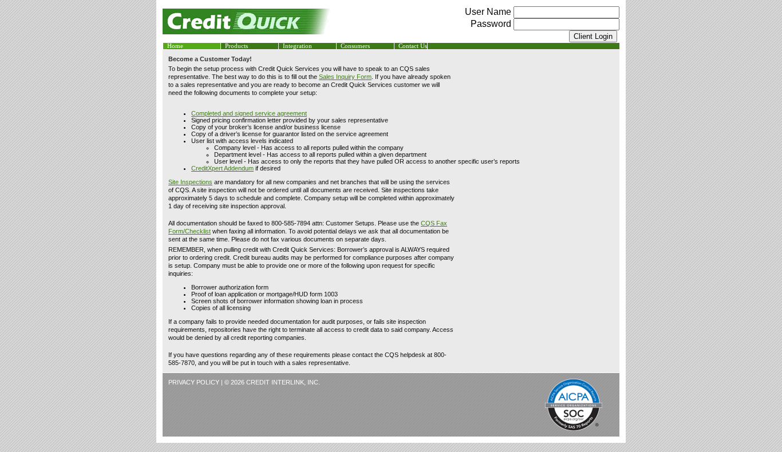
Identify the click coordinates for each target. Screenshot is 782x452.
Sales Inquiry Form (345, 76)
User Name (489, 12)
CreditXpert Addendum (222, 168)
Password (491, 24)
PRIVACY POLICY (193, 382)
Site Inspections (190, 182)
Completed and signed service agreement (249, 113)
